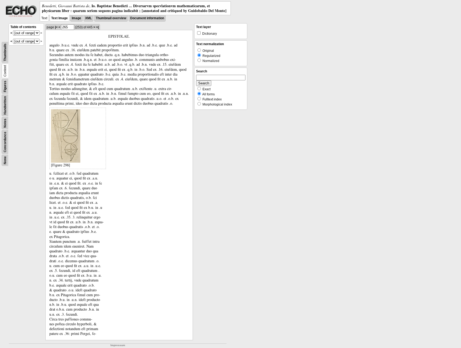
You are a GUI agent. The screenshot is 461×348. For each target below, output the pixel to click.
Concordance (5, 142)
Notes (5, 123)
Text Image (59, 18)
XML (88, 18)
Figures (5, 86)
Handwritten (5, 105)
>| (97, 27)
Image (76, 18)
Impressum (117, 345)
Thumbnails (5, 52)
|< (56, 27)
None (5, 160)
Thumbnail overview (111, 18)
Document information (147, 18)
